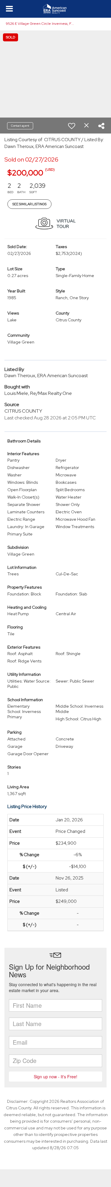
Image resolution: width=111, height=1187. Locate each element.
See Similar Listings (29, 204)
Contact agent (20, 126)
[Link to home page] (55, 9)
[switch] (71, 125)
